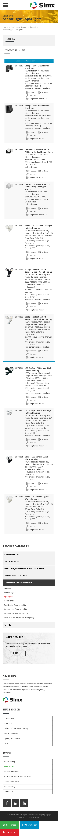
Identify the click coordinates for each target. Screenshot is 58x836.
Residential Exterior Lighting (15, 605)
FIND (15, 653)
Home (5, 27)
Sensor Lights (9, 592)
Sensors (7, 588)
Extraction (11, 561)
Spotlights (34, 27)
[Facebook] (7, 803)
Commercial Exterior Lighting (16, 609)
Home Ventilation (15, 575)
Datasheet (32, 92)
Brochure (44, 92)
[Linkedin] (15, 803)
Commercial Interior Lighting (16, 613)
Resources (9, 766)
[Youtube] (24, 803)
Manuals (33, 95)
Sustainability (9, 786)
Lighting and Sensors (19, 27)
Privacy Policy (21, 817)
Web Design (39, 815)
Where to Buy (9, 761)
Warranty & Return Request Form (18, 776)
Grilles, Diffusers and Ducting (24, 568)
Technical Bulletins (11, 771)
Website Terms (34, 817)
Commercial (12, 554)
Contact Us (8, 791)
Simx (42, 5)
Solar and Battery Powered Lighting (19, 617)
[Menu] (5, 5)
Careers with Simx (11, 781)
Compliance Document (37, 99)
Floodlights (9, 601)
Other (8, 625)
